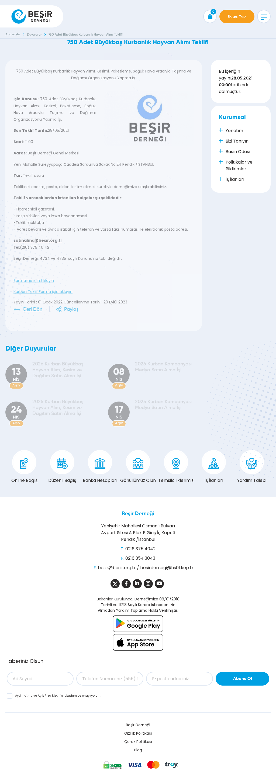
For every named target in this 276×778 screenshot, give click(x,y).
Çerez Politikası (138, 741)
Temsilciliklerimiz (176, 480)
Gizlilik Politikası (138, 733)
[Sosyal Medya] (115, 583)
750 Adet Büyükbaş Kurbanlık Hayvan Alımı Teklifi (86, 34)
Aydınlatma (24, 695)
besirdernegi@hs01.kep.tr (167, 568)
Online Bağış (24, 480)
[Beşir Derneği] (31, 16)
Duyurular (34, 34)
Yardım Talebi (251, 480)
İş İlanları (214, 480)
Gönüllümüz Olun (138, 480)
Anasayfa (12, 34)
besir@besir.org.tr (117, 568)
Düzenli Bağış (62, 480)
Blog (138, 750)
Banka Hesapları (100, 480)
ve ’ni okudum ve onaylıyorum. (58, 695)
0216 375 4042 (140, 549)
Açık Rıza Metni (49, 695)
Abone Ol (242, 679)
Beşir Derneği (138, 513)
